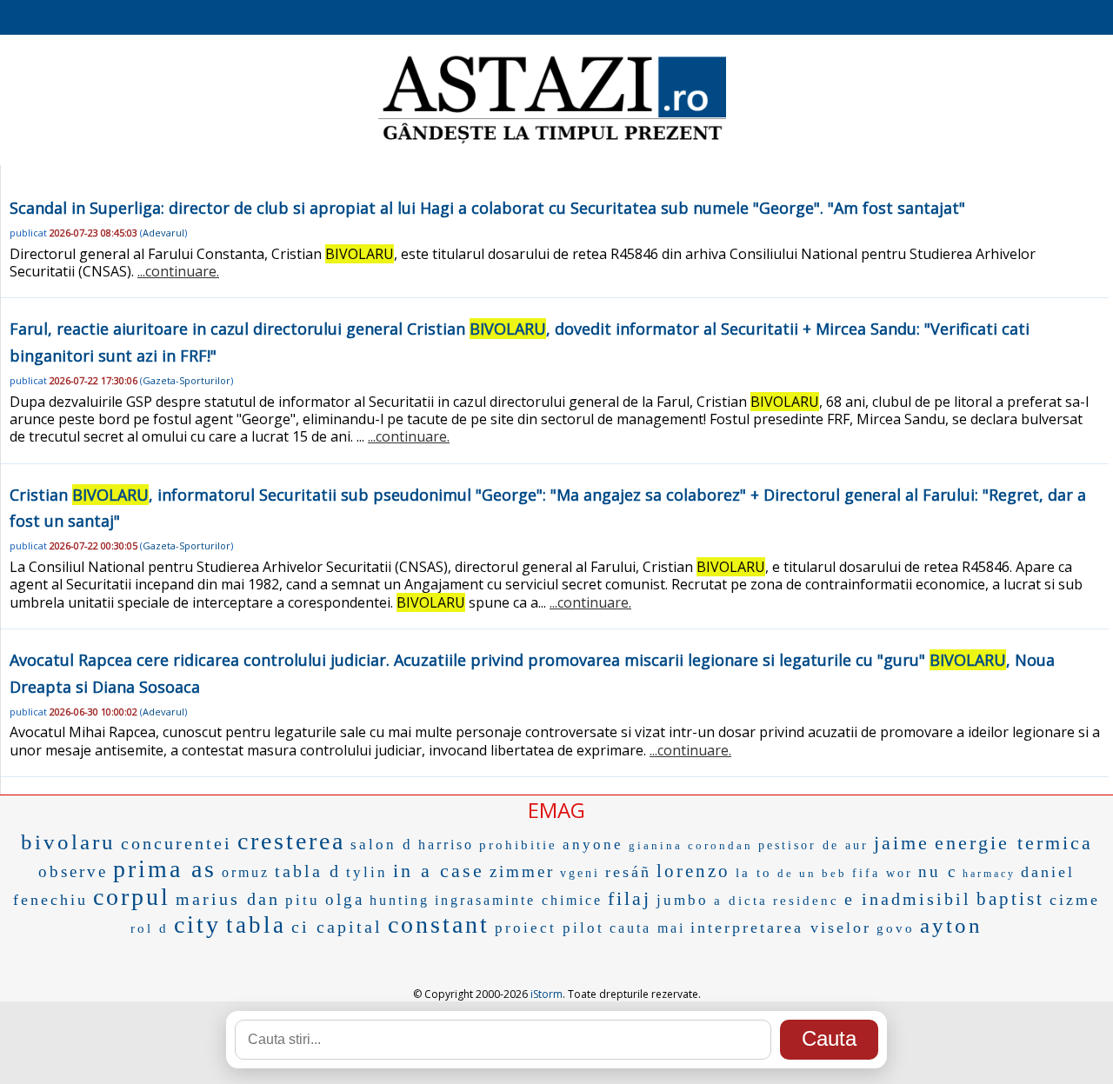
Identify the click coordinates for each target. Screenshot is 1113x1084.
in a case (438, 870)
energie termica (1014, 843)
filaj (629, 898)
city (197, 924)
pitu (302, 900)
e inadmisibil (907, 898)
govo (895, 928)
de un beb (812, 873)
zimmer (522, 871)
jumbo (682, 900)
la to (754, 873)
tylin (367, 872)
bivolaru (68, 842)
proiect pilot (549, 928)
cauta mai (647, 928)
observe (73, 871)
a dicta (741, 901)
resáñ (628, 872)
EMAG (556, 809)
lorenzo (693, 871)
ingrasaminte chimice (519, 900)
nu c (937, 871)
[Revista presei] (552, 142)
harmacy (989, 874)
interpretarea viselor (780, 927)
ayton (951, 925)
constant (439, 924)
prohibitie (518, 845)
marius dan (228, 898)
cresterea (291, 841)
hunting (400, 900)
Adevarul (163, 232)
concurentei (176, 843)
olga (344, 899)
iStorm (546, 994)
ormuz (246, 872)
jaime (902, 843)
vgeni (580, 873)
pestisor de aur (813, 845)
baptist (1010, 898)
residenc (806, 901)
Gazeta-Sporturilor (186, 380)
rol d (149, 928)
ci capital (337, 926)
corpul (131, 896)
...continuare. (178, 271)
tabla (256, 925)
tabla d (308, 871)
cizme (1075, 899)
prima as (165, 868)
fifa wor (882, 873)
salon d (381, 844)
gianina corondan (691, 845)
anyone (593, 844)
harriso (446, 844)
